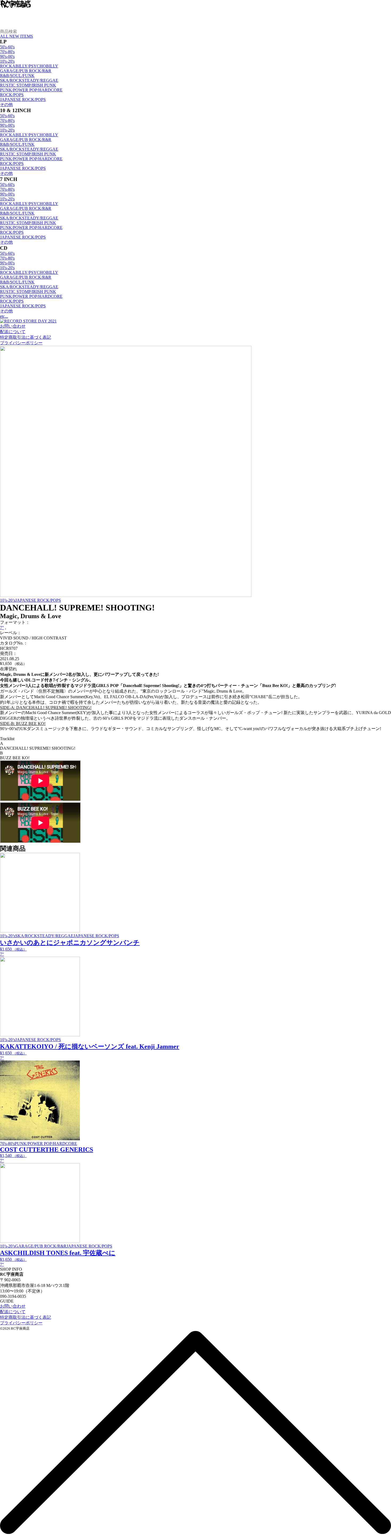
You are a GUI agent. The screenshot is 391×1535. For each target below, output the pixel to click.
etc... (4, 316)
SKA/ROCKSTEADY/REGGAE (29, 80)
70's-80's (7, 51)
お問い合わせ (13, 326)
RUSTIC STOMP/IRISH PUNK (28, 85)
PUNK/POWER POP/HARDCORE (31, 90)
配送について (13, 331)
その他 (6, 104)
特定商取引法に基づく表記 (25, 337)
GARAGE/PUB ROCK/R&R (25, 71)
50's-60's (7, 47)
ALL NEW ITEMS (16, 36)
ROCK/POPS (12, 94)
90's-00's (7, 56)
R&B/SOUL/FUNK (17, 75)
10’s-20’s (7, 600)
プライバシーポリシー (21, 343)
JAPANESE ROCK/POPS (23, 99)
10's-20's (7, 61)
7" (2, 627)
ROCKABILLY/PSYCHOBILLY (29, 66)
